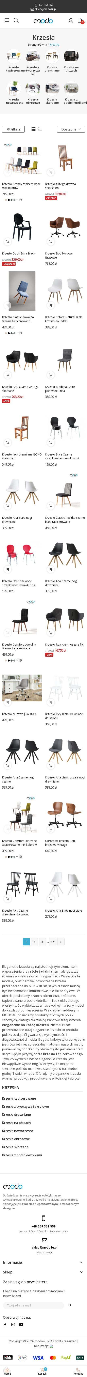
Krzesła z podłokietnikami (75, 101)
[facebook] (5, 1324)
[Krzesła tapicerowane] (13, 56)
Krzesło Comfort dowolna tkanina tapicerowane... (19, 646)
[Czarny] (9, 200)
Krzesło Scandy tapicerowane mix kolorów (21, 186)
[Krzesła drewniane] (52, 56)
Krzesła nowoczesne (14, 101)
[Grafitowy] (12, 200)
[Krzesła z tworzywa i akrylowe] (32, 56)
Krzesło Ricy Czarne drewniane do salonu (15, 912)
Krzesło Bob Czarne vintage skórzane (20, 389)
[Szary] (14, 200)
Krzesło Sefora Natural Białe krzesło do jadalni (64, 319)
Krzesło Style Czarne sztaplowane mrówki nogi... (63, 456)
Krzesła (10, 1088)
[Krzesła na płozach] (71, 56)
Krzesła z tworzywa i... (33, 70)
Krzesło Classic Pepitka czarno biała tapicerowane (65, 520)
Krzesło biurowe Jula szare (19, 714)
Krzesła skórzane (52, 101)
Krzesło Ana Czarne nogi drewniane (61, 583)
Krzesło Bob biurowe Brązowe (59, 255)
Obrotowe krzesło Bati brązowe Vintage (60, 843)
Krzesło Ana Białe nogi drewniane (17, 520)
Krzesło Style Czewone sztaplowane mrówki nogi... (19, 583)
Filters (15, 129)
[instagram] (13, 1324)
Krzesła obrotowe (33, 101)
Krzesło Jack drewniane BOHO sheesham (22, 456)
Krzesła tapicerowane (15, 68)
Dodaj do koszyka (50, 172)
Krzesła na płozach (71, 68)
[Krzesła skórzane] (52, 88)
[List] (40, 129)
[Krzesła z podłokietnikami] (71, 88)
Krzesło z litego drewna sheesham (60, 186)
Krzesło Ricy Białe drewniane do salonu (64, 716)
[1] (69, 1305)
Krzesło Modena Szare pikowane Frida (60, 389)
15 (53, 942)
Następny (61, 942)
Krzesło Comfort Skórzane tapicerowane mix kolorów (19, 843)
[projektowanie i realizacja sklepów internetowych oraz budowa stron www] (51, 1346)
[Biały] (3, 200)
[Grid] (33, 129)
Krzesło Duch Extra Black (18, 253)
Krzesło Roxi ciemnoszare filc (64, 644)
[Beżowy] (6, 200)
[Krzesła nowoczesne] (13, 88)
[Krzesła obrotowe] (32, 88)
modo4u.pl (42, 1341)
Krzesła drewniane (52, 68)
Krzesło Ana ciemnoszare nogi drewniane (65, 779)
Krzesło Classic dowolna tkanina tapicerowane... (18, 319)
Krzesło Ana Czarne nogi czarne (18, 779)
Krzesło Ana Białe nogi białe (63, 910)
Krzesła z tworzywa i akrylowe (25, 1106)
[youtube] (21, 1324)
